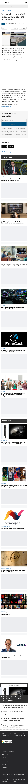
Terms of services (19, 128)
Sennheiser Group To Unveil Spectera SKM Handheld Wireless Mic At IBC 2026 (14, 699)
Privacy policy (5, 754)
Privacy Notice (21, 130)
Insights (3, 10)
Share (5, 28)
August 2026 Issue (14, 6)
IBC (24, 6)
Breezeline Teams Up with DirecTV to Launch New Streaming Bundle (15, 706)
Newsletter (23, 28)
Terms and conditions (7, 747)
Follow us (16, 28)
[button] (2, 2)
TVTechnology (11, 23)
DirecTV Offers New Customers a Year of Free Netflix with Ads (13, 726)
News (3, 23)
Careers (4, 764)
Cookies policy (5, 757)
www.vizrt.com (6, 107)
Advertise (4, 771)
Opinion (9, 10)
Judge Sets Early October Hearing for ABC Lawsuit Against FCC (14, 719)
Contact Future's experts (8, 751)
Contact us (4, 767)
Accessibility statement (7, 761)
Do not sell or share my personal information (13, 774)
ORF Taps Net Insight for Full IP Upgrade (13, 713)
